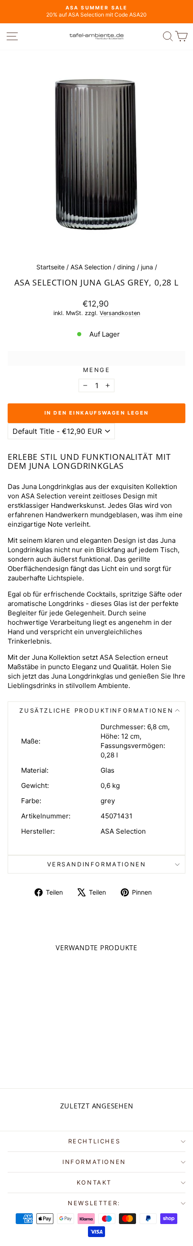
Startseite (50, 267)
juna (147, 267)
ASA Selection (90, 267)
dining (126, 267)
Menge (96, 369)
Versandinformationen (96, 864)
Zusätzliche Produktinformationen (96, 710)
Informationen (94, 1161)
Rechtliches (94, 1141)
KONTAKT (94, 1182)
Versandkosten (120, 313)
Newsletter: (94, 1203)
